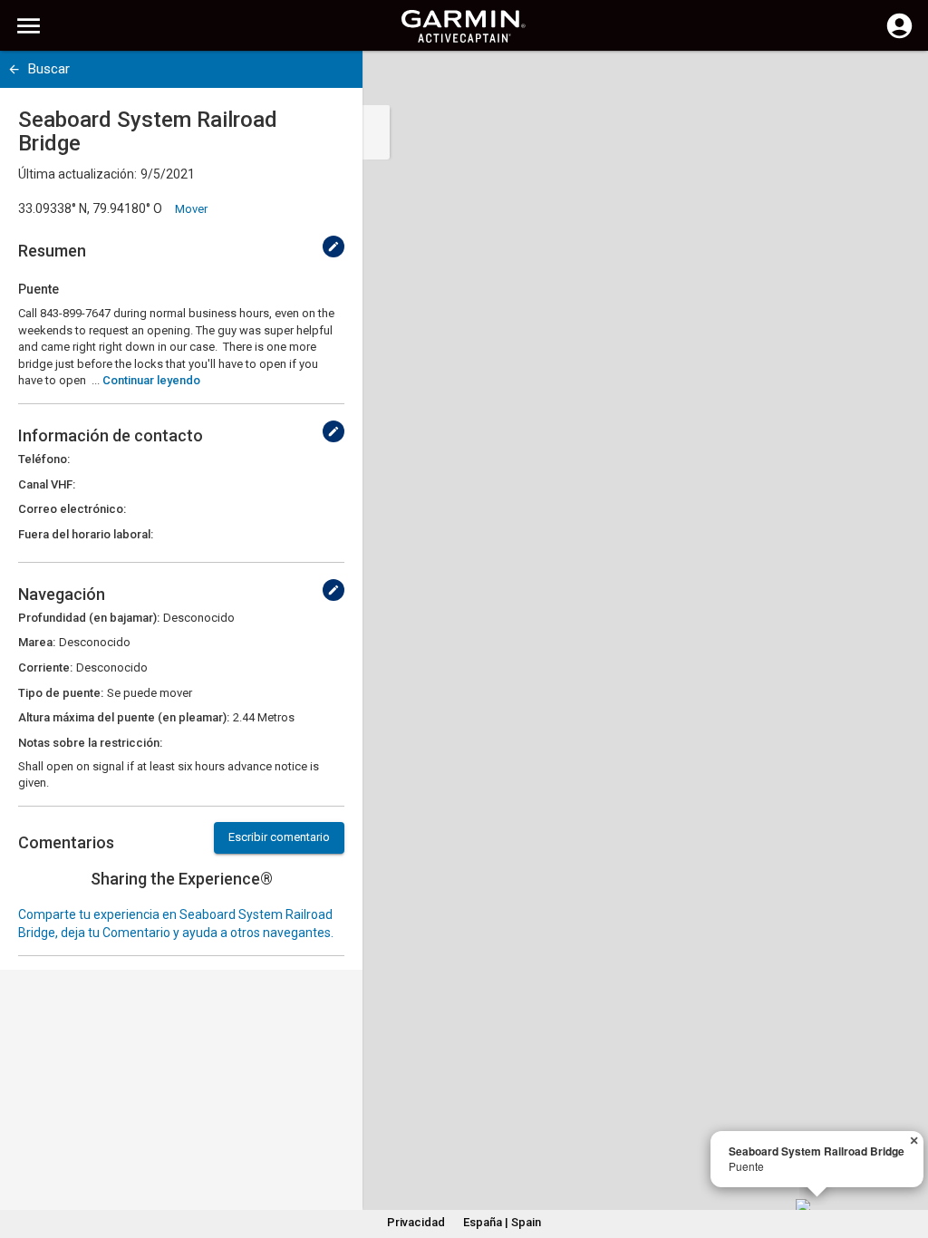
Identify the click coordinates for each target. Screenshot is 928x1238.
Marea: (36, 642)
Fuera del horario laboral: (85, 534)
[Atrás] (14, 69)
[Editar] (333, 246)
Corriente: (45, 667)
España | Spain (502, 1222)
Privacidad (416, 1222)
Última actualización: (77, 174)
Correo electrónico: (72, 509)
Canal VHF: (46, 484)
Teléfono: (44, 459)
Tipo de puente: (60, 693)
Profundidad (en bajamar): (89, 617)
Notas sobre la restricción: (90, 743)
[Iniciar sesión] (899, 36)
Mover (191, 209)
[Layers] (897, 81)
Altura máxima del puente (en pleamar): (123, 717)
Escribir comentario (279, 837)
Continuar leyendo (151, 380)
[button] (905, 1155)
